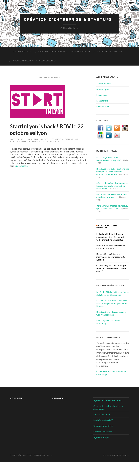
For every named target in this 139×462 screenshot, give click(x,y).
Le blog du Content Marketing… (108, 227)
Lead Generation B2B (103, 420)
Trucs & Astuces (103, 83)
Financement (102, 95)
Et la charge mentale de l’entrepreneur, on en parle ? (108, 158)
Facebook (100, 128)
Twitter (108, 128)
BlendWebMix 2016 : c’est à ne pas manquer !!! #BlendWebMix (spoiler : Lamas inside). (112, 171)
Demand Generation (102, 431)
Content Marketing (80, 52)
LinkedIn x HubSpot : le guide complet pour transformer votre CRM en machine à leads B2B (111, 237)
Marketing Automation (109, 52)
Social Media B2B (101, 414)
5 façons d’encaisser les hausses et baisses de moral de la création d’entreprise (112, 186)
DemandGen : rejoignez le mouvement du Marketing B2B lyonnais (110, 257)
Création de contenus (103, 426)
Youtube (116, 135)
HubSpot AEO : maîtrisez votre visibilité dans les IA (110, 247)
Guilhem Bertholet (22, 52)
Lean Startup (102, 100)
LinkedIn (108, 135)
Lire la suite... (21, 165)
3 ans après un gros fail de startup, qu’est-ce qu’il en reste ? (112, 207)
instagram (125, 128)
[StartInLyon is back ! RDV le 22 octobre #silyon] (48, 101)
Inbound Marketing (23, 61)
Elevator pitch (102, 106)
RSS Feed (116, 128)
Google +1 (100, 135)
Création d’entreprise (50, 52)
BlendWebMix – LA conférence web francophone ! (111, 313)
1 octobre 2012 (17, 139)
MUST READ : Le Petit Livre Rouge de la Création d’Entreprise (112, 293)
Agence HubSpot (47, 61)
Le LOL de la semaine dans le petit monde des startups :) (111, 195)
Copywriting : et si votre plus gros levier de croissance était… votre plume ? (111, 268)
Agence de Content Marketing (107, 400)
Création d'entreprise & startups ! (69, 19)
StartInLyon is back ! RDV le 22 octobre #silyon (47, 129)
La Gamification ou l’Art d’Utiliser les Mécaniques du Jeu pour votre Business (111, 303)
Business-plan (102, 89)
